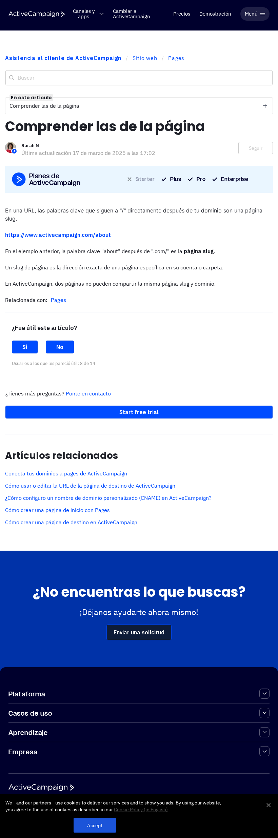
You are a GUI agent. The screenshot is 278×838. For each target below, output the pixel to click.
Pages (176, 58)
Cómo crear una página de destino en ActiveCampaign (71, 522)
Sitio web (145, 58)
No (59, 347)
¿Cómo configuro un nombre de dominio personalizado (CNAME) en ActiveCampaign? (108, 497)
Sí (24, 347)
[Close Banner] (268, 805)
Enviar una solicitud (139, 632)
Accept (94, 825)
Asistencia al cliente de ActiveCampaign (63, 58)
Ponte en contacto (88, 393)
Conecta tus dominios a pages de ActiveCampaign (66, 473)
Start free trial (139, 412)
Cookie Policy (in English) (141, 809)
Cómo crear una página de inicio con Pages (57, 510)
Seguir (255, 148)
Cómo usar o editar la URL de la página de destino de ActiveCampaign (90, 485)
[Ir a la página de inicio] (36, 14)
